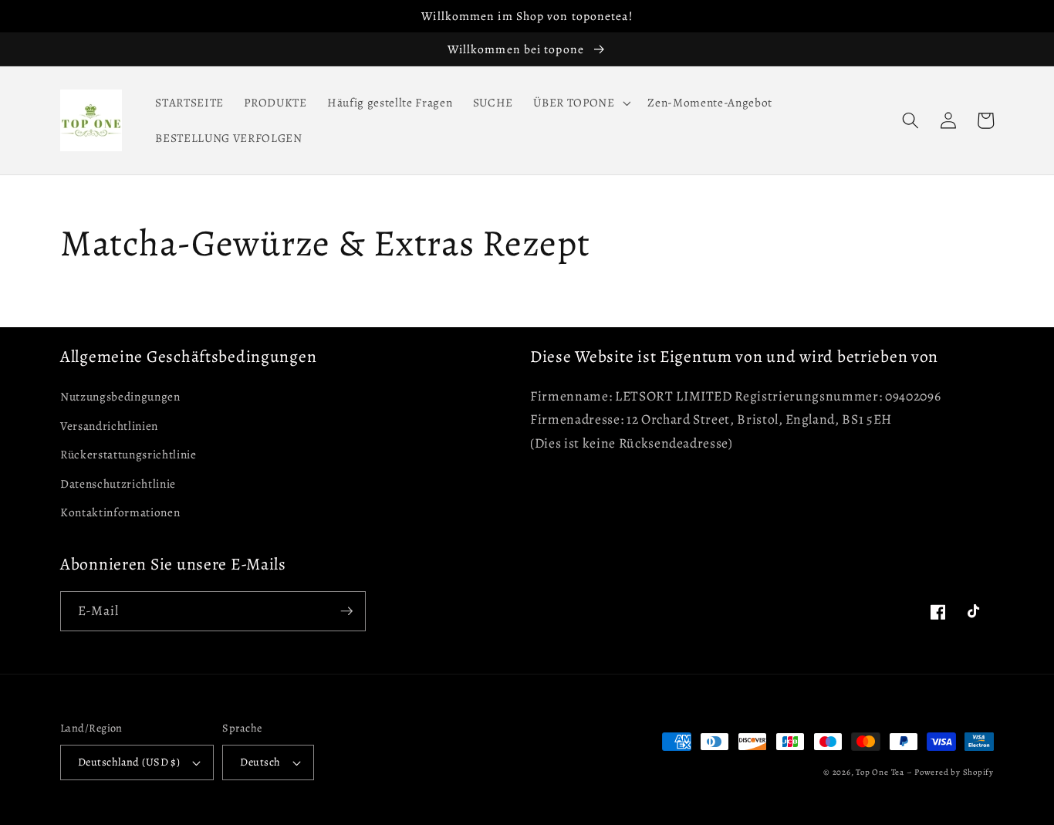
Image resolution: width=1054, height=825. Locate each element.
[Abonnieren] (346, 611)
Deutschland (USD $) (129, 761)
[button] (580, 102)
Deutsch (260, 761)
